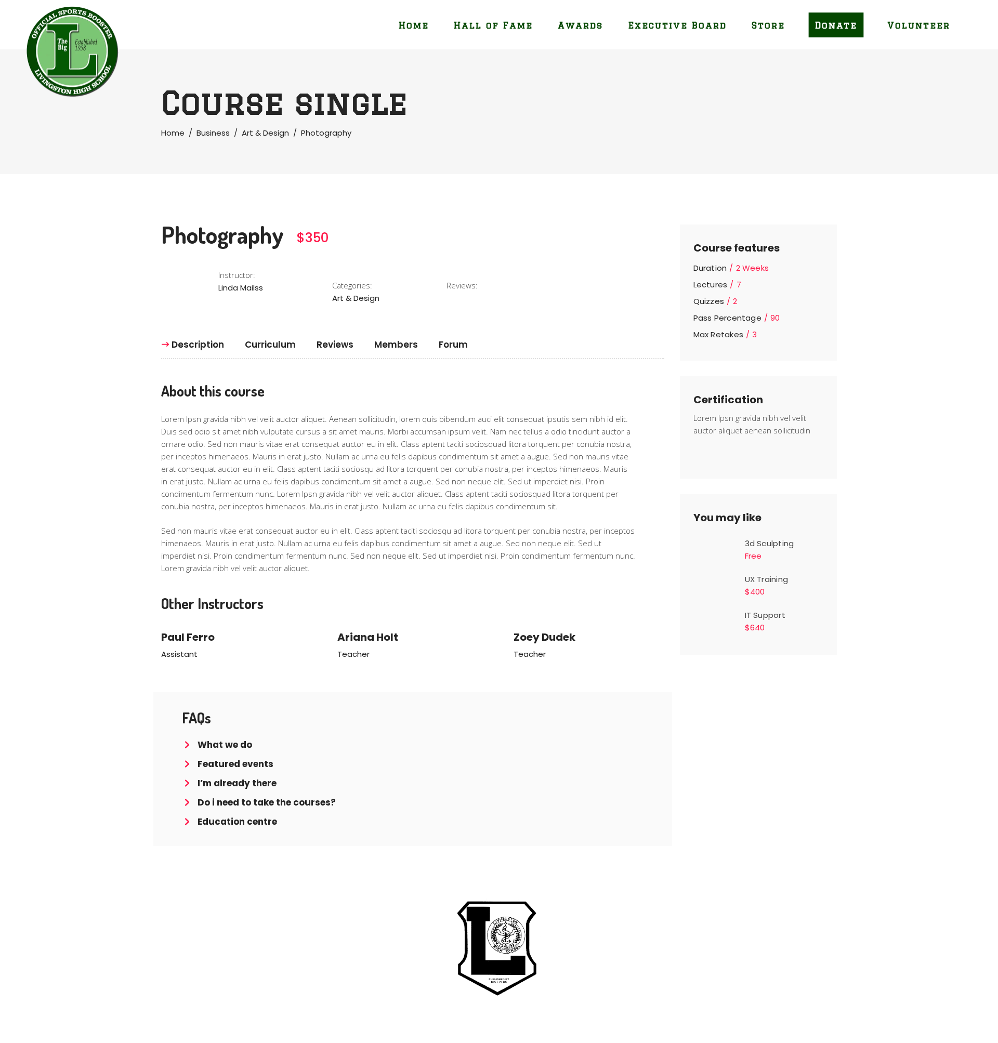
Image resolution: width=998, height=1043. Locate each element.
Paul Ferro (188, 637)
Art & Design (265, 132)
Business (213, 132)
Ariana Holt (367, 637)
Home (173, 132)
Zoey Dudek (544, 637)
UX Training (766, 579)
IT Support (765, 615)
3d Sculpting (769, 543)
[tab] (197, 344)
